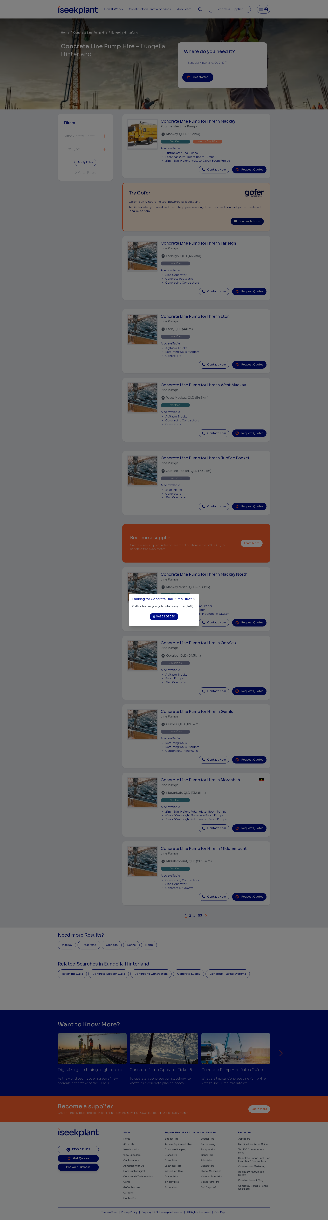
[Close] (194, 599)
